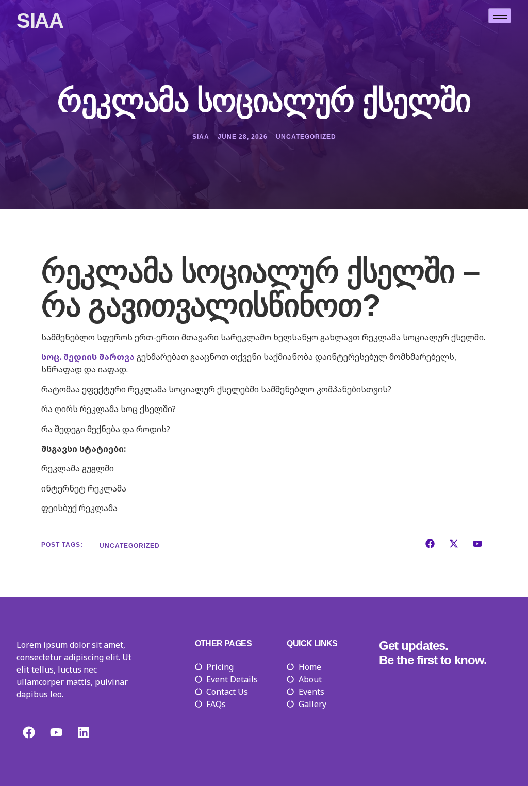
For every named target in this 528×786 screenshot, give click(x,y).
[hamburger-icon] (500, 15)
